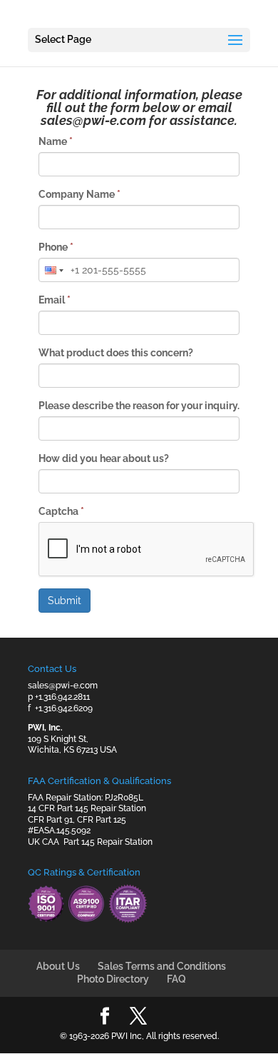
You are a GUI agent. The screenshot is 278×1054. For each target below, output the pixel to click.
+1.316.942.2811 (62, 697)
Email (54, 300)
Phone (55, 247)
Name (55, 141)
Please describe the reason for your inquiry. (139, 405)
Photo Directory (113, 979)
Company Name (79, 194)
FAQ (176, 979)
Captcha (61, 511)
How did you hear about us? (103, 458)
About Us (58, 966)
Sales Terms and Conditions (162, 966)
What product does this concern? (115, 352)
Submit (64, 600)
